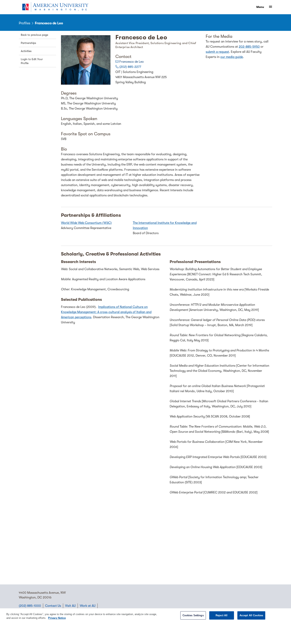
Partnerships (28, 42)
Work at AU (87, 606)
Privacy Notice (57, 617)
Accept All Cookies (251, 615)
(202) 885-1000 (30, 606)
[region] (145, 615)
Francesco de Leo (131, 61)
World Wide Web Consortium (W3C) (86, 223)
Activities (26, 51)
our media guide (231, 57)
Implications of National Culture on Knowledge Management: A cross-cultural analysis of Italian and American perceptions (106, 312)
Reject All (221, 615)
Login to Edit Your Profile (32, 61)
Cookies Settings (193, 615)
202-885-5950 (249, 46)
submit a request (217, 52)
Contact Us (53, 606)
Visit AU (70, 606)
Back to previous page (34, 34)
